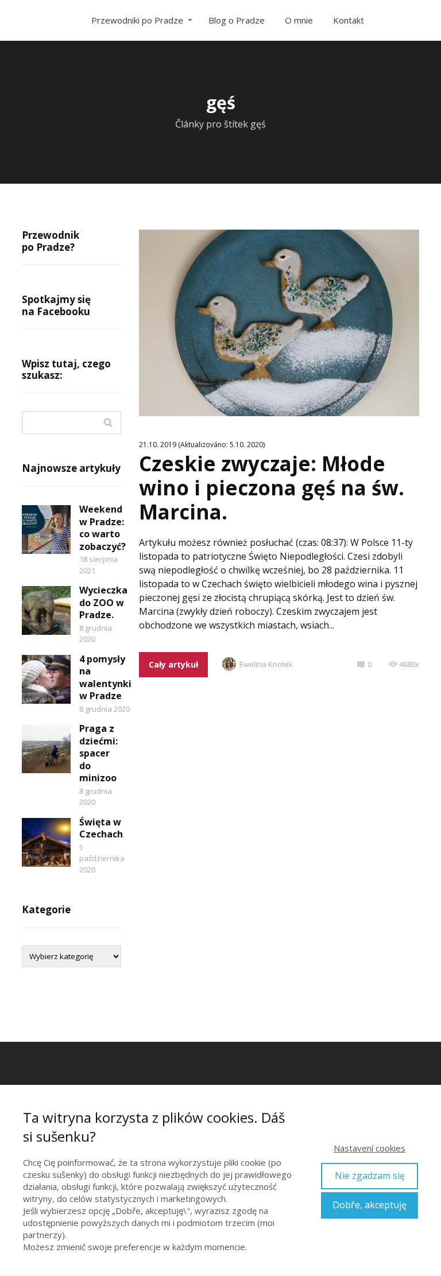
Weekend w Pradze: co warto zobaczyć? (102, 528)
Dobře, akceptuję (369, 1205)
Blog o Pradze (236, 20)
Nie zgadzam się (370, 1175)
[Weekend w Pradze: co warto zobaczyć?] (46, 529)
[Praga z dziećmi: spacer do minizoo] (46, 748)
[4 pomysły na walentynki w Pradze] (46, 679)
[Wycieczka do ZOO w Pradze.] (46, 610)
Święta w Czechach (101, 828)
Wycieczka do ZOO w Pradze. (103, 602)
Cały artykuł (173, 664)
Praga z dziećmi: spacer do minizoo (98, 753)
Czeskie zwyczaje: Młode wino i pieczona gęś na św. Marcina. (271, 487)
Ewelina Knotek (266, 664)
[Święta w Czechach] (46, 842)
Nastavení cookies (369, 1148)
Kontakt (348, 20)
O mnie (299, 20)
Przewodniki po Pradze (137, 20)
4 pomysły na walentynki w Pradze (105, 678)
